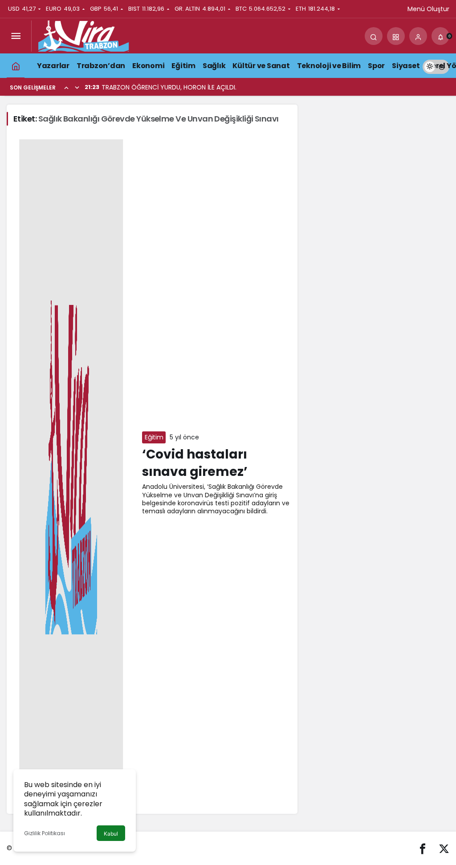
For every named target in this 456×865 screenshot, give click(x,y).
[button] (396, 36)
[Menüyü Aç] (15, 36)
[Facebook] (422, 848)
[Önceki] (66, 87)
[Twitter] (444, 848)
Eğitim (154, 437)
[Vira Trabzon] (83, 35)
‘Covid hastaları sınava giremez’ (195, 463)
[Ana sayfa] (15, 65)
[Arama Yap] (374, 36)
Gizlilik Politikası (44, 833)
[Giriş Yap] (418, 36)
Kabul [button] (111, 833)
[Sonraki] (77, 87)
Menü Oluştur (428, 8)
